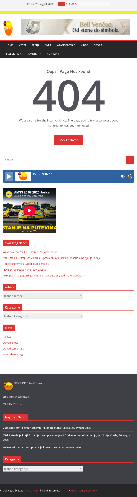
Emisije (32, 53)
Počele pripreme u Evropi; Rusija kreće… (26, 263)
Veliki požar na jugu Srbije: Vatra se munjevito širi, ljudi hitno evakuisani (44, 275)
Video (84, 45)
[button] (21, 53)
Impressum (77, 490)
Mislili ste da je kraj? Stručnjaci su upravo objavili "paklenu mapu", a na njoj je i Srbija (52, 258)
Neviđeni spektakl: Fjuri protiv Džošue (24, 269)
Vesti (22, 45)
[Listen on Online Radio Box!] (130, 176)
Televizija (12, 53)
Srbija (35, 45)
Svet (48, 45)
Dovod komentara (13, 348)
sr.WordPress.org (13, 354)
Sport (98, 45)
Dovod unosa (11, 342)
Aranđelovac (66, 45)
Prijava (7, 336)
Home (9, 45)
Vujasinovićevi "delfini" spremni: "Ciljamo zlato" (30, 252)
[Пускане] (9, 176)
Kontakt (53, 53)
